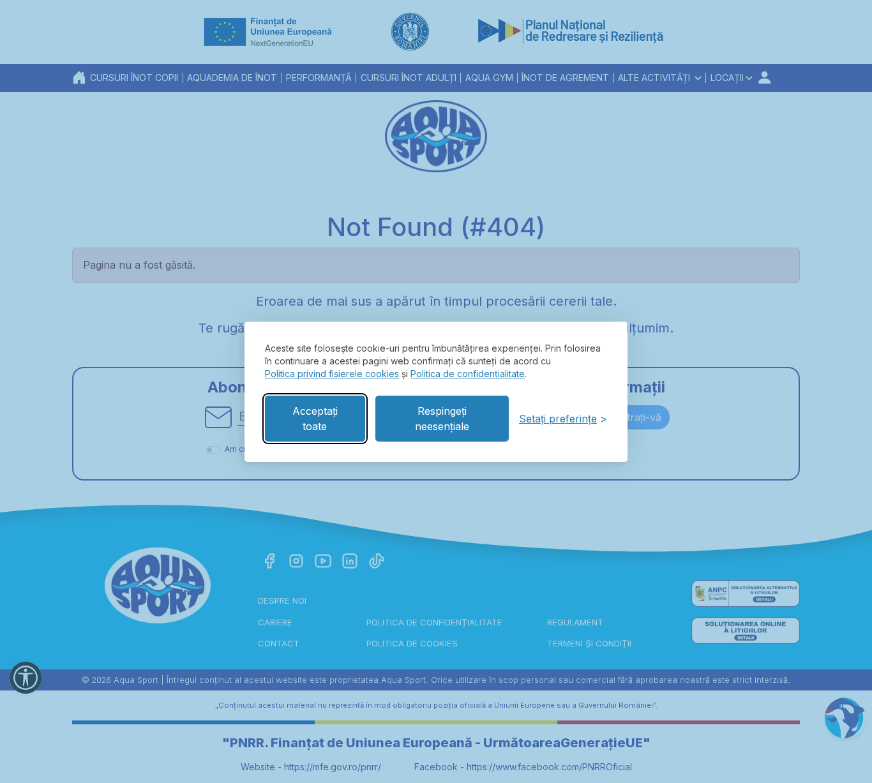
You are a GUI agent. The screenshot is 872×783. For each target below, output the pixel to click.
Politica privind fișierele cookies (332, 373)
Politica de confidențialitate (467, 373)
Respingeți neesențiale (442, 419)
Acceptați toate (315, 419)
